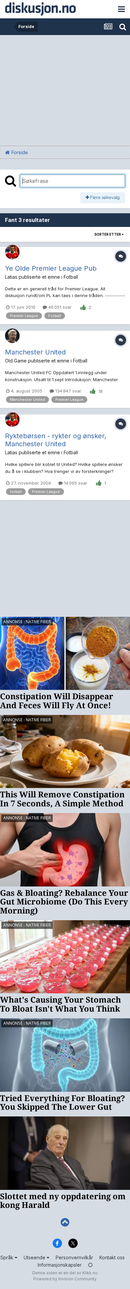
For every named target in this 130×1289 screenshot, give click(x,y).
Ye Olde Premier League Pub (51, 268)
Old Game (16, 360)
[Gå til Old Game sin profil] (12, 335)
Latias (11, 277)
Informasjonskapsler (60, 1265)
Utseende (35, 1257)
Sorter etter (108, 234)
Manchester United (35, 352)
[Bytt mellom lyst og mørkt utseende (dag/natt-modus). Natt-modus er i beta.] (90, 1265)
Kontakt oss (112, 1257)
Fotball (71, 277)
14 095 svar (75, 483)
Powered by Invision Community (65, 1278)
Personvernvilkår (74, 1257)
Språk (7, 1257)
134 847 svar (67, 391)
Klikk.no (90, 1272)
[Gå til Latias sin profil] (12, 252)
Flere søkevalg (104, 197)
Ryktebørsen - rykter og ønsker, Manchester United (55, 440)
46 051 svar (59, 307)
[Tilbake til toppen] (65, 1222)
